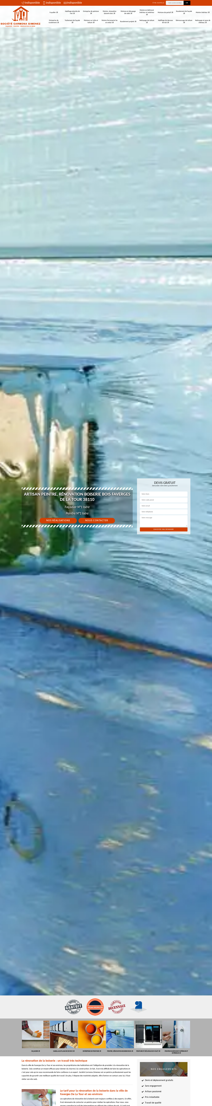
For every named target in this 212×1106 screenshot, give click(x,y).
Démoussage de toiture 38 (184, 22)
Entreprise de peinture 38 (91, 13)
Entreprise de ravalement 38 (54, 22)
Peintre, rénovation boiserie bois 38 (109, 13)
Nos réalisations (58, 520)
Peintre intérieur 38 (203, 12)
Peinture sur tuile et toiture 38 (91, 22)
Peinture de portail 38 (165, 12)
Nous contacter (96, 520)
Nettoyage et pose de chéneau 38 (202, 22)
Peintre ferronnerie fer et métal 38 (110, 22)
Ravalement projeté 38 (128, 21)
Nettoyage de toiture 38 (146, 22)
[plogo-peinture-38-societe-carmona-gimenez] (20, 16)
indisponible (32, 2)
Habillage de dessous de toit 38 (165, 22)
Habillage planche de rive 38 (72, 13)
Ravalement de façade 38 (184, 13)
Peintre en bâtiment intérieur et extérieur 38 (146, 12)
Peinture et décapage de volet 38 (128, 13)
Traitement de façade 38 (72, 22)
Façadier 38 (54, 12)
